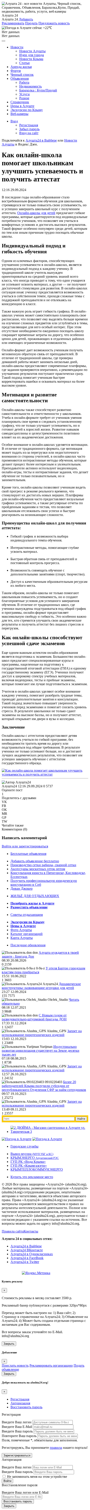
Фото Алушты (21, 930)
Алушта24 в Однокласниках (31, 1254)
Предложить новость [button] (54, 23)
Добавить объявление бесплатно (34, 861)
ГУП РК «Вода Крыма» (28, 1161)
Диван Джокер (21, 888)
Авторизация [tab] (20, 1403)
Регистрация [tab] (19, 1399)
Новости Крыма (31, 59)
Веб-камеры (19, 114)
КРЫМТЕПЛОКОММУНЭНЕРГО (36, 1169)
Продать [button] (31, 23)
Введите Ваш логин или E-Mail (25, 1492)
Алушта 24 (10, 19)
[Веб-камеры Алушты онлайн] (47, 1139)
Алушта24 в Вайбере (26, 1246)
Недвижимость (30, 86)
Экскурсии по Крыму (26, 110)
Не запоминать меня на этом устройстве (36, 1476)
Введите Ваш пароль (17, 1431)
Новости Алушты (32, 51)
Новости (16, 47)
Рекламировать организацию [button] (51, 1365)
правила (56, 1447)
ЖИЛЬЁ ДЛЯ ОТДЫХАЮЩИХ (34, 896)
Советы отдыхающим (26, 914)
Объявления (19, 78)
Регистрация (28, 125)
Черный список (22, 74)
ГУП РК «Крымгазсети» (28, 1165)
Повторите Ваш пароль (19, 1436)
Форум (15, 71)
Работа (24, 82)
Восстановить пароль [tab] (26, 1407)
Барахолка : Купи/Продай (38, 90)
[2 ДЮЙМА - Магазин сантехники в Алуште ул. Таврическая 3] (49, 1131)
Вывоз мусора (31, 1154)
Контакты (31, 1231)
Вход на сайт (28, 133)
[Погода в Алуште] (16, 1139)
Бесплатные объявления (28, 854)
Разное (24, 98)
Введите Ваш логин (16, 1422)
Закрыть (8, 1343)
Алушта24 (9, 786)
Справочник (19, 102)
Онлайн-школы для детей (36, 213)
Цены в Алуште (22, 106)
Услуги (24, 94)
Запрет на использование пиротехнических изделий (42, 1033)
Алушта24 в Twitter (24, 1262)
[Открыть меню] (3, 41)
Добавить (26, 19)
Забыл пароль (29, 129)
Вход (14, 121)
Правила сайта (13, 1231)
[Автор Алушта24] (16, 782)
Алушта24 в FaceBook (26, 1258)
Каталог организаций (26, 934)
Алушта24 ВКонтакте (26, 1250)
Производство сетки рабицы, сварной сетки (43, 865)
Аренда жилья (21, 67)
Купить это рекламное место (31, 1177)
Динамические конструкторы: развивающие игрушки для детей (41, 986)
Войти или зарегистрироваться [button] (25, 846)
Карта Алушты (21, 938)
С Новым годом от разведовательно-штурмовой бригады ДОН (34, 1017)
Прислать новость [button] (15, 1365)
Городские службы (24, 1146)
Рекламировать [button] (13, 23)
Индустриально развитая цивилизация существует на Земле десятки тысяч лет (40, 1050)
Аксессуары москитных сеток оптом (37, 869)
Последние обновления (27, 945)
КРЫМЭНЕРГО (34, 1158)
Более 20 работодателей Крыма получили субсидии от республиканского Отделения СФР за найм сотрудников (44, 1086)
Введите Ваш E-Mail (17, 1427)
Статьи (24, 63)
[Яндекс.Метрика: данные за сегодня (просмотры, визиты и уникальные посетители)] (36, 1273)
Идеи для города (31, 55)
